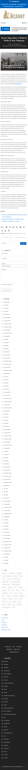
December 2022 (7, 436)
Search (24, 23)
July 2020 (6, 520)
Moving (5, 726)
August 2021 (6, 485)
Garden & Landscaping (9, 695)
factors (4, 587)
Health (5, 705)
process (4, 599)
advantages (12, 573)
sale (10, 601)
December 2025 (7, 324)
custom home (16, 579)
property (11, 599)
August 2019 (6, 554)
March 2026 (6, 314)
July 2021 (6, 488)
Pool (5, 736)
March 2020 (6, 532)
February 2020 (7, 535)
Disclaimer (4, 625)
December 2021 (7, 473)
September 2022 (8, 445)
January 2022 (7, 470)
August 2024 (7, 373)
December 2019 (7, 541)
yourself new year (9, 6)
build (3, 576)
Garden (20, 587)
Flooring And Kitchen (8, 683)
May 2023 (6, 420)
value (13, 607)
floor (15, 587)
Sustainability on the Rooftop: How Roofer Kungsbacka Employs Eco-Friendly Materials (21, 237)
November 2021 (7, 476)
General (6, 701)
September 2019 (7, 551)
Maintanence (7, 723)
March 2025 (6, 352)
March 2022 (6, 464)
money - (9, 596)
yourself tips (13, 4)
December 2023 (7, 398)
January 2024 (7, 395)
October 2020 (7, 510)
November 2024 (7, 364)
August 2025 (7, 336)
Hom (3, 620)
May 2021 (6, 492)
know (20, 593)
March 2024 (6, 389)
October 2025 (7, 330)
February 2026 (7, 317)
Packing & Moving (8, 733)
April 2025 (6, 348)
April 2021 (6, 495)
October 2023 (7, 404)
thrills (21, 233)
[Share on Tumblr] (2, 230)
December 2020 (7, 507)
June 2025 (6, 342)
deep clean (5, 582)
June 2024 (6, 380)
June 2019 (6, 560)
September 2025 (8, 333)
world (24, 233)
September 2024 (8, 370)
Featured (6, 677)
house (22, 590)
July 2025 (6, 339)
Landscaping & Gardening (10, 714)
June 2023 (6, 417)
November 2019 (7, 544)
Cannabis (6, 664)
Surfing (5, 751)
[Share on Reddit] (23, 227)
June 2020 (6, 523)
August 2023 (7, 411)
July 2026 (6, 305)
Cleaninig (6, 667)
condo (20, 576)
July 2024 (6, 376)
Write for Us (5, 627)
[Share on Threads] (5, 230)
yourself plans (22, 4)
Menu (4, 23)
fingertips (16, 233)
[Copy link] (8, 230)
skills (19, 601)
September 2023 (8, 408)
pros (16, 599)
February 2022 (7, 467)
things (8, 604)
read (21, 599)
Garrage (6, 698)
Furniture (6, 686)
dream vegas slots (9, 233)
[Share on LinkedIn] (13, 227)
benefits (19, 573)
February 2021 (7, 501)
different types (6, 584)
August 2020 (7, 516)
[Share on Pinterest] (20, 227)
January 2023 (7, 432)
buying (15, 576)
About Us (4, 622)
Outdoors (6, 729)
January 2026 (7, 320)
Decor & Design (7, 673)
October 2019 (7, 548)
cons (3, 579)
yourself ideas (19, 6)
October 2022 (7, 442)
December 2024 (7, 361)
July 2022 (6, 451)
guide (3, 590)
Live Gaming (6, 60)
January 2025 (7, 358)
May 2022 (6, 457)
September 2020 (8, 513)
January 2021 (7, 504)
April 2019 (6, 563)
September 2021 (7, 482)
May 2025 (6, 345)
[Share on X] (10, 227)
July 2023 (6, 414)
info (12, 593)
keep (16, 593)
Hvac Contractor (7, 711)
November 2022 (7, 439)
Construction (7, 670)
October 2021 (7, 479)
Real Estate (6, 739)
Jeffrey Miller (14, 63)
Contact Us (5, 618)
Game (5, 689)
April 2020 (6, 529)
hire (13, 590)
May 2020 (6, 526)
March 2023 (6, 426)
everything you (16, 584)
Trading (5, 754)
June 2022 (6, 454)
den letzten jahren (15, 582)
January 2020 (7, 538)
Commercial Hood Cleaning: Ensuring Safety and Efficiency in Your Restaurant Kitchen (8, 237)
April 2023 (6, 423)
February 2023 (7, 429)
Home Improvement (8, 708)
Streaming (6, 748)
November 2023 (7, 401)
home (17, 590)
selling (14, 601)
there (3, 604)
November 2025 (7, 327)
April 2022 (6, 460)
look (3, 596)
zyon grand (5, 4)
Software (6, 745)
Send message (6, 290)
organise (15, 596)
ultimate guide (6, 607)
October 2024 (7, 367)
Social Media (7, 742)
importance (5, 593)
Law (5, 717)
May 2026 (6, 308)
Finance (5, 680)
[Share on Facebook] (6, 227)
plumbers (22, 596)
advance (4, 573)
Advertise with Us (6, 629)
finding (10, 587)
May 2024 (6, 383)
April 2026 (6, 311)
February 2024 (7, 392)
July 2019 (6, 557)
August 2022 (7, 448)
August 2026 (7, 302)
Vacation (6, 757)
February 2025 (7, 355)
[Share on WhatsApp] (17, 227)
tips (14, 604)
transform (19, 604)
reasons (4, 601)
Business (9, 576)
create (8, 579)
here (8, 590)
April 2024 (6, 386)
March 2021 (6, 498)
